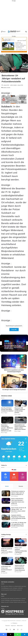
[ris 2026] (14, 103)
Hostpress (15, 623)
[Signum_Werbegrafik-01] (14, 44)
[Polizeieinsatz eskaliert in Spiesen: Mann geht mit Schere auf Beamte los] (6, 493)
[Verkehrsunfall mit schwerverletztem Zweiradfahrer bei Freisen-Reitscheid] (21, 560)
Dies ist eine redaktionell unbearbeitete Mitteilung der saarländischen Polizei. (13, 315)
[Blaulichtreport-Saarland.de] (14, 32)
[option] (14, 343)
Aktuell (6, 341)
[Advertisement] (14, 15)
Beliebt (7, 486)
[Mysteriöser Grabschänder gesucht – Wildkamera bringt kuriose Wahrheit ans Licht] (7, 420)
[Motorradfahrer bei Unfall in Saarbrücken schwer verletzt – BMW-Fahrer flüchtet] (21, 420)
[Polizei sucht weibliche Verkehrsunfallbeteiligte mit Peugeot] (21, 542)
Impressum (13, 625)
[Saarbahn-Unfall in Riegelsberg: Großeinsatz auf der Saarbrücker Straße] (6, 517)
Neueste (21, 486)
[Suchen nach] (26, 32)
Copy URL (14, 329)
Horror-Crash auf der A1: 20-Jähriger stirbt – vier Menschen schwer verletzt (18, 509)
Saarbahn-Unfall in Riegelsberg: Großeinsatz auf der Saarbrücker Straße (13, 347)
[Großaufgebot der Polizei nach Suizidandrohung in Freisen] (7, 561)
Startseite (7, 625)
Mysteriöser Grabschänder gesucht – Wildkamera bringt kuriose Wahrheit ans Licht (7, 427)
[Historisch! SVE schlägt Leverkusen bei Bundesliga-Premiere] (21, 403)
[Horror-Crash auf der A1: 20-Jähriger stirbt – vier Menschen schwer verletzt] (6, 510)
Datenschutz (20, 625)
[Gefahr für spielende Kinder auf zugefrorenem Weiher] (7, 542)
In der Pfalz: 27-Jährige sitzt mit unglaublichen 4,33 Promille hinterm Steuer (18, 524)
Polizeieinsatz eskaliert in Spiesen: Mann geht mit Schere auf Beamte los (18, 493)
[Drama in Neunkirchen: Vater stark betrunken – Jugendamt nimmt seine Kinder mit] (6, 501)
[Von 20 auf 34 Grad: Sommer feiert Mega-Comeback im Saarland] (7, 403)
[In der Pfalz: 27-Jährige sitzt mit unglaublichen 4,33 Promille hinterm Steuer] (6, 525)
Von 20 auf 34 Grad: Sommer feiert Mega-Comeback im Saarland (7, 409)
